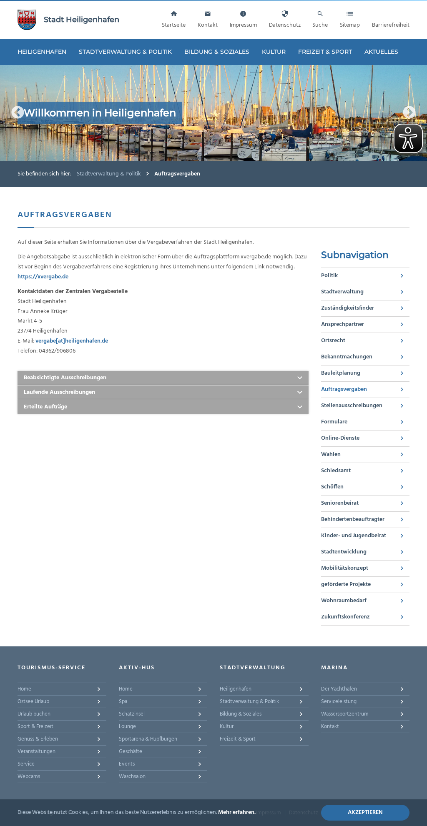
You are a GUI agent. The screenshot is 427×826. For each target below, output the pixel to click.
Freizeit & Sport (325, 51)
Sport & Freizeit (35, 726)
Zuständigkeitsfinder (347, 308)
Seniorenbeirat (340, 503)
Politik (329, 275)
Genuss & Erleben (38, 739)
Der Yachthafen (339, 689)
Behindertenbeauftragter (352, 519)
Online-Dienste (340, 438)
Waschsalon (132, 776)
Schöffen (332, 487)
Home (24, 689)
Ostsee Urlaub (33, 701)
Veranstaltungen (36, 751)
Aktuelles (381, 51)
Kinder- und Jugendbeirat (353, 536)
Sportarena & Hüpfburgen (148, 739)
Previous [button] (17, 112)
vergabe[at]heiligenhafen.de (71, 341)
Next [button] (409, 112)
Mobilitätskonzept (344, 568)
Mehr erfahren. (237, 812)
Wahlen (331, 454)
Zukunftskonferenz (345, 617)
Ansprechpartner (342, 324)
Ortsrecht (333, 340)
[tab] (163, 378)
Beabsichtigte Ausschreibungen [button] (65, 378)
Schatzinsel (132, 714)
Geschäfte (130, 751)
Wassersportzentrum (345, 714)
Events (127, 764)
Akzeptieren (365, 812)
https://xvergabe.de (43, 277)
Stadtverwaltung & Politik (125, 51)
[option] (213, 113)
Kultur (274, 51)
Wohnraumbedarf (344, 601)
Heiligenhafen (42, 51)
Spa (123, 701)
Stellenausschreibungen (351, 405)
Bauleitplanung (340, 373)
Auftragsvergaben (344, 389)
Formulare (334, 422)
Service (26, 764)
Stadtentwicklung (344, 552)
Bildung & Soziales (216, 51)
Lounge (127, 726)
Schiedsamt (336, 471)
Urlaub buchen (34, 714)
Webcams (29, 776)
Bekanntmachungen (346, 357)
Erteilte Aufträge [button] (45, 407)
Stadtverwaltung (342, 292)
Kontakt (330, 726)
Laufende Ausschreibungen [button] (59, 392)
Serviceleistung (339, 701)
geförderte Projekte (346, 584)
